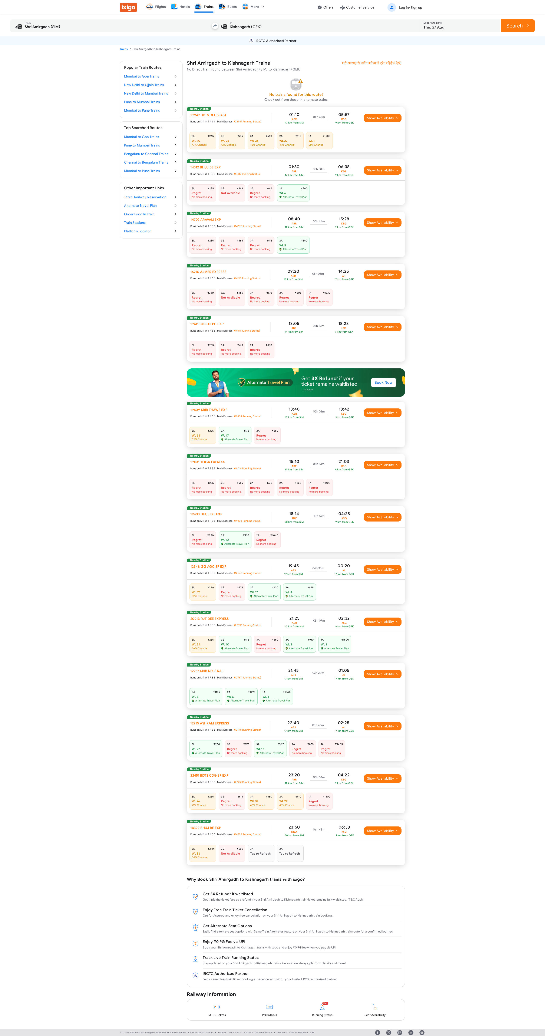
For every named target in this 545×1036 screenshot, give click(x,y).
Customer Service (263, 1032)
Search (514, 26)
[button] (404, 7)
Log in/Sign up (410, 7)
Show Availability (380, 118)
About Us (281, 1032)
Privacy (221, 1032)
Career (247, 1032)
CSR (312, 1032)
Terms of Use (234, 1032)
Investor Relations (298, 1032)
